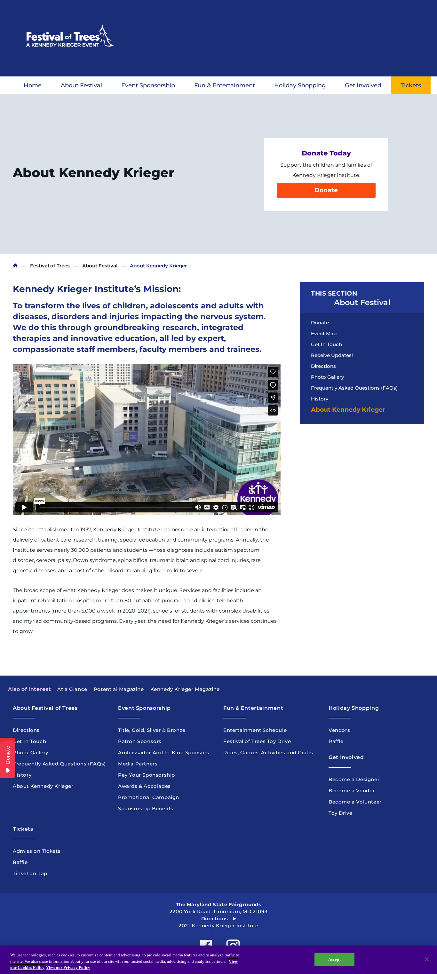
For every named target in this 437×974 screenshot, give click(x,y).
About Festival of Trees (45, 708)
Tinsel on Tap (30, 873)
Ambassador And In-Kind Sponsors (164, 752)
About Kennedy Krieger (348, 409)
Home (33, 85)
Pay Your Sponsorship (146, 775)
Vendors (339, 730)
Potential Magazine (119, 689)
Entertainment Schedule (255, 730)
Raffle (336, 741)
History (319, 399)
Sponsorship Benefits (145, 808)
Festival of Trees (50, 266)
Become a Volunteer (355, 802)
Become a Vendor (352, 791)
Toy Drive (340, 813)
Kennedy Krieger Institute (15, 265)
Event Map (324, 333)
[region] (218, 960)
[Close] (427, 959)
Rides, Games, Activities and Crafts (268, 752)
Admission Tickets (36, 851)
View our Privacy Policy (68, 967)
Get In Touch (326, 344)
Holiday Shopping (300, 85)
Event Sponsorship (148, 85)
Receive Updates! (332, 355)
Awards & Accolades (144, 786)
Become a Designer (354, 779)
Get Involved (363, 85)
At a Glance (72, 689)
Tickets (411, 85)
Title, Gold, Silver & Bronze (152, 730)
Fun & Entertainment (224, 85)
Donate (326, 190)
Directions (323, 366)
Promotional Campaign (148, 797)
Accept (334, 959)
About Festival (81, 85)
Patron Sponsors (140, 741)
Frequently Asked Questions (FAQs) (354, 388)
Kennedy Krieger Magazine (185, 689)
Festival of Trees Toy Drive (257, 741)
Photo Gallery (327, 377)
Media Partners (137, 764)
